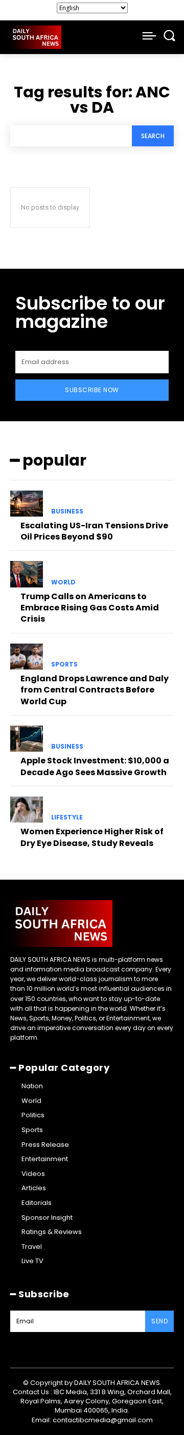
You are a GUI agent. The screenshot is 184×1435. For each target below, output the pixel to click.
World (63, 582)
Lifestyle (67, 817)
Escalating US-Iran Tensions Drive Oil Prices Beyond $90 (94, 531)
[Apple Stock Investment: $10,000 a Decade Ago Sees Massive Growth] (26, 739)
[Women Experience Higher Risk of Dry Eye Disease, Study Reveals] (26, 810)
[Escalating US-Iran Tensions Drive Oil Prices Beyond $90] (26, 504)
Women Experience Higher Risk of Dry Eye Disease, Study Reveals (92, 837)
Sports (64, 664)
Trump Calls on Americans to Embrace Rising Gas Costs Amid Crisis (89, 608)
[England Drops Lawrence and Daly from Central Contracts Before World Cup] (26, 657)
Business (67, 511)
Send (159, 1321)
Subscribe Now (92, 390)
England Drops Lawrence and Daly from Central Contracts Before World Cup (94, 690)
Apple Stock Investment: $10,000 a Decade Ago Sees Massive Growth (94, 766)
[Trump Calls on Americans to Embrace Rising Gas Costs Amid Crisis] (26, 574)
